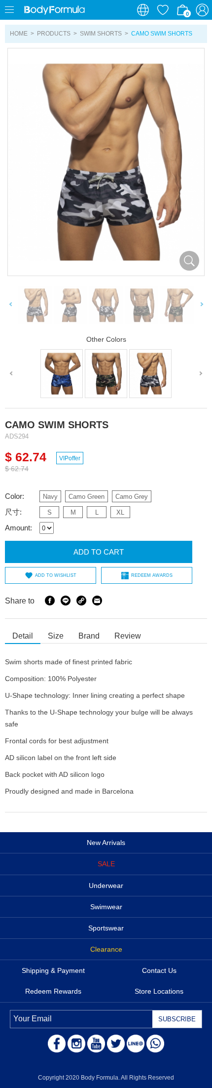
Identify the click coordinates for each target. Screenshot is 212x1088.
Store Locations (159, 991)
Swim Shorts (101, 33)
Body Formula (54, 9)
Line (66, 600)
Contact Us (159, 970)
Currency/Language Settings (143, 9)
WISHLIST (162, 9)
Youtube (96, 1043)
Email (97, 600)
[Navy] (61, 373)
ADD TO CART (98, 552)
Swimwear (106, 907)
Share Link (81, 600)
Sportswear (106, 928)
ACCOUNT (202, 9)
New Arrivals (106, 842)
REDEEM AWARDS (152, 575)
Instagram (76, 1043)
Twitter (116, 1043)
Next (201, 305)
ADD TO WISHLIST (55, 575)
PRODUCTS (54, 33)
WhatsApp (155, 1043)
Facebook (50, 600)
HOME (19, 33)
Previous (10, 305)
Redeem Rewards (53, 991)
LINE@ (135, 1043)
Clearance (106, 949)
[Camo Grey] (150, 373)
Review (127, 636)
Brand (89, 636)
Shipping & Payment (53, 970)
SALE (106, 864)
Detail (22, 636)
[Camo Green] (106, 373)
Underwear (106, 885)
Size (56, 636)
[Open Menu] (10, 10)
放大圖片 (189, 261)
